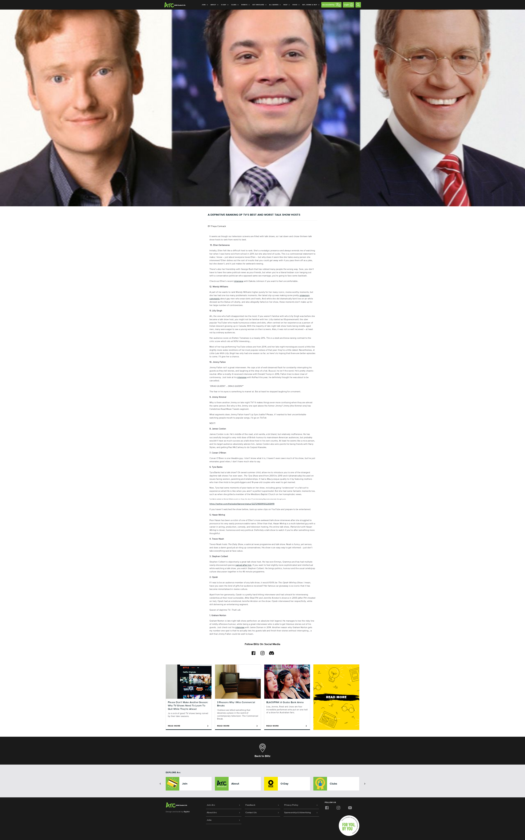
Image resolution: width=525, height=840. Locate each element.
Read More (174, 726)
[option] (188, 783)
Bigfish (187, 812)
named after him (243, 565)
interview (238, 281)
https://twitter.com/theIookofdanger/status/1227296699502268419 (241, 504)
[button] (160, 784)
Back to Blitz (262, 756)
